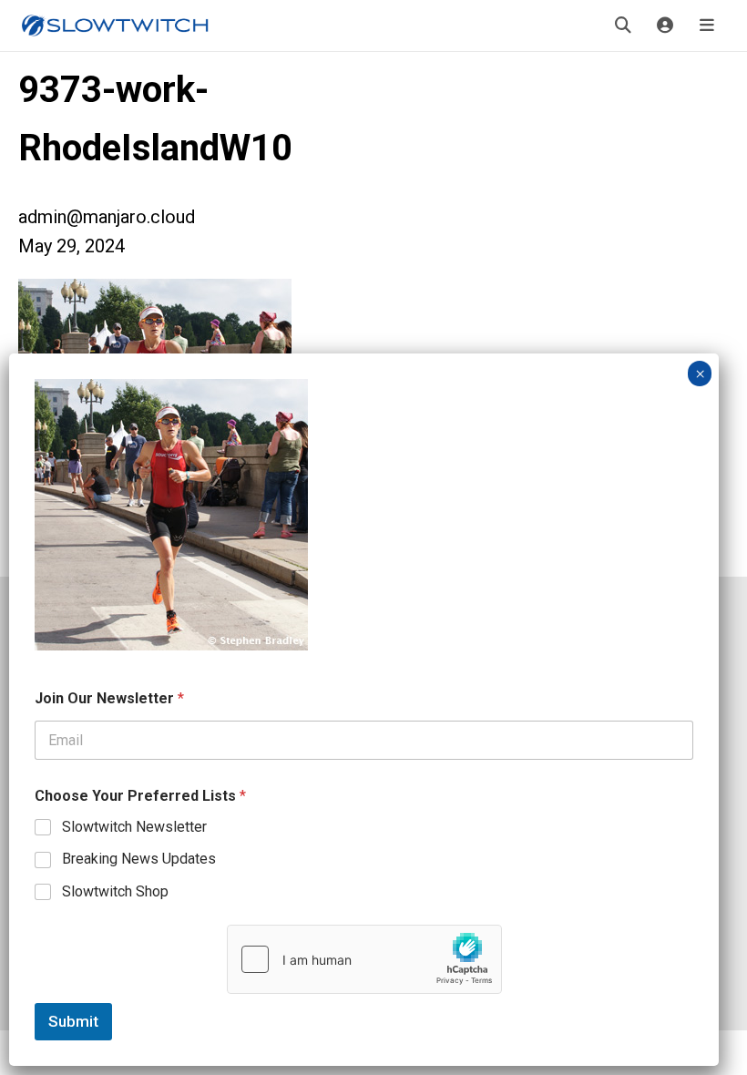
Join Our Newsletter (109, 698)
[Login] (665, 25)
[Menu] (707, 25)
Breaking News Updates (139, 858)
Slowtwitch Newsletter (134, 826)
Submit (73, 1021)
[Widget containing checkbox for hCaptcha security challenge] (364, 959)
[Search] (623, 25)
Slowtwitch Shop (115, 891)
